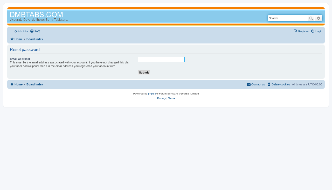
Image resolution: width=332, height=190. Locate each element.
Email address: (20, 58)
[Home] (49, 17)
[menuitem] (35, 31)
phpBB (152, 93)
